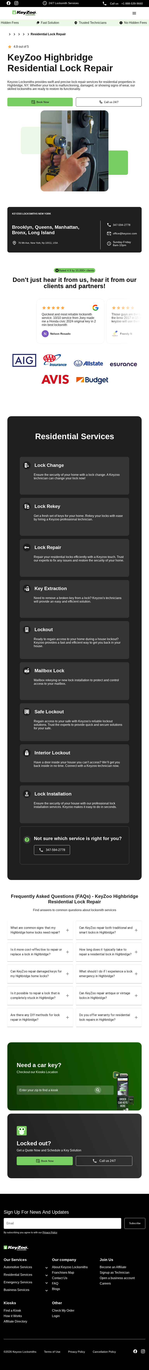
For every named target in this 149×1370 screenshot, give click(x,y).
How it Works (13, 1316)
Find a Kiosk (12, 1310)
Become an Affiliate (113, 1267)
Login (56, 1316)
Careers (105, 1283)
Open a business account (117, 1278)
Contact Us (59, 1278)
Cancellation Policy (104, 1351)
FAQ (55, 1283)
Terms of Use (52, 1351)
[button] (40, 930)
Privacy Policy (76, 1351)
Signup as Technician (114, 1272)
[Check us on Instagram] (16, 3)
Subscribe (134, 1223)
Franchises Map (63, 1272)
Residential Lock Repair (48, 34)
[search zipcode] (97, 1090)
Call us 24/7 (111, 102)
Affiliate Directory (15, 1321)
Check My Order (63, 1310)
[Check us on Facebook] (8, 3)
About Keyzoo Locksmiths (70, 1267)
